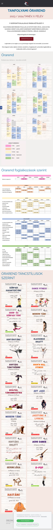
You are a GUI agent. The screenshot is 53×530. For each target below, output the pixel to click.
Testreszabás (44, 516)
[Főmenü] (2, 3)
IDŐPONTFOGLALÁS (26, 38)
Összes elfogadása (25, 520)
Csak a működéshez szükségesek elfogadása (27, 524)
